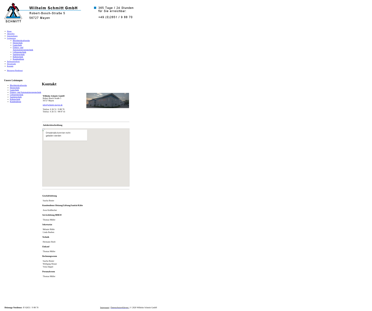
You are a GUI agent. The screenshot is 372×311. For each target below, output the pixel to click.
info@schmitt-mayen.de (52, 105)
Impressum (104, 308)
